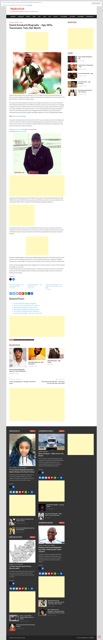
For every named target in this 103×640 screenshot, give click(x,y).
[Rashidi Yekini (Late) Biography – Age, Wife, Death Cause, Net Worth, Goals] (42, 600)
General (17, 22)
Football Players (18, 339)
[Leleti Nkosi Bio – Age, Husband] (72, 82)
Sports (26, 339)
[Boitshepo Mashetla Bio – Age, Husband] (72, 90)
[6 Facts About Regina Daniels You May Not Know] (12, 528)
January (13, 16)
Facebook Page (22, 131)
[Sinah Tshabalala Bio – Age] (72, 73)
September (64, 16)
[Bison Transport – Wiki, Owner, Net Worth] (51, 450)
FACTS (10, 467)
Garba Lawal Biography (19, 116)
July (49, 16)
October (72, 16)
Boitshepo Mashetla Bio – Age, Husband (85, 90)
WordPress (85, 637)
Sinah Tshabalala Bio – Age (85, 73)
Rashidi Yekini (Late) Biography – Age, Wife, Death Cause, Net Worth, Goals (56, 602)
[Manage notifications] (99, 636)
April (34, 16)
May (39, 16)
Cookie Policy (29, 5)
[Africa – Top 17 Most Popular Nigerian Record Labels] (14, 615)
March (28, 16)
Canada (40, 451)
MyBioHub (17, 9)
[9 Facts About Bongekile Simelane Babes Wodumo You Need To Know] (22, 466)
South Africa (23, 467)
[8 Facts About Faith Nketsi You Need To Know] (12, 519)
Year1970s (31, 339)
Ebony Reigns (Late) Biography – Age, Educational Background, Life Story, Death (56, 611)
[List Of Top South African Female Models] (12, 625)
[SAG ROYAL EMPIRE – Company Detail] (41, 505)
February (21, 16)
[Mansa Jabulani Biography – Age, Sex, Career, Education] (17, 367)
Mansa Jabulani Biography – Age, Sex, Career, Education (17, 370)
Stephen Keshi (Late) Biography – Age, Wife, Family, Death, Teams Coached (50, 549)
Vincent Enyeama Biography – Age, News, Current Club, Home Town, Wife (54, 286)
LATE (49, 545)
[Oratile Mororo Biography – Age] (72, 65)
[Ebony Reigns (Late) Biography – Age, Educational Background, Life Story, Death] (42, 609)
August (56, 16)
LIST (15, 564)
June (44, 16)
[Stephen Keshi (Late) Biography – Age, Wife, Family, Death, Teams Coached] (51, 544)
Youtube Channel (18, 129)
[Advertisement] (37, 41)
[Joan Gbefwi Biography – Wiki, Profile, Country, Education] (41, 513)
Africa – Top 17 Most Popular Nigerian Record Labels (27, 617)
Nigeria (21, 22)
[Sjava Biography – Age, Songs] (56, 359)
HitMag (91, 637)
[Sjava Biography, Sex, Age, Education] (37, 360)
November (81, 16)
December (89, 16)
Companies (45, 451)
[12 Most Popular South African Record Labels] (22, 563)
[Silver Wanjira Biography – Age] (72, 57)
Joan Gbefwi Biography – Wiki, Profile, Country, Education (53, 514)
